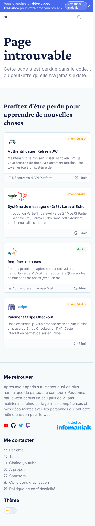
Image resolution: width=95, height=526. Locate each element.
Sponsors (17, 476)
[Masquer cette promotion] (89, 6)
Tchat (14, 456)
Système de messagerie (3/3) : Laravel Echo (46, 206)
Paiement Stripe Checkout (30, 317)
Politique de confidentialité (32, 488)
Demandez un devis (74, 5)
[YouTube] (6, 425)
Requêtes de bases (24, 261)
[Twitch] (28, 425)
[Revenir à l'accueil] (5, 17)
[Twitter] (20, 425)
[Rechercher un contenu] (79, 17)
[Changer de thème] (10, 510)
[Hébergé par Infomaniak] (74, 425)
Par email (17, 450)
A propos (17, 469)
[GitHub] (13, 425)
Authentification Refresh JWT (34, 151)
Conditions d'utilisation (29, 482)
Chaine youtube (22, 463)
